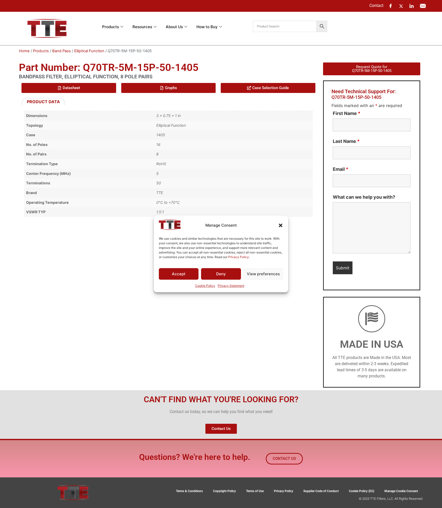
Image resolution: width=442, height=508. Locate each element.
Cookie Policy (205, 286)
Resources (142, 26)
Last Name (346, 141)
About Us (174, 26)
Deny (221, 273)
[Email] (423, 6)
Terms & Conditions (189, 491)
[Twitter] (401, 6)
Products (110, 26)
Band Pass (61, 51)
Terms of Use (255, 491)
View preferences (263, 273)
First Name (346, 113)
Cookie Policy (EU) (361, 491)
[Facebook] (391, 6)
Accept (178, 273)
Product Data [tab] (43, 101)
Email (340, 169)
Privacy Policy (238, 257)
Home (24, 51)
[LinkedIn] (412, 6)
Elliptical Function (89, 51)
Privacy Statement (231, 286)
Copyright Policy (224, 491)
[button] (280, 225)
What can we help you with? (364, 197)
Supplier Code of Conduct (321, 491)
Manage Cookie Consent (401, 491)
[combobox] (285, 26)
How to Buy (207, 26)
